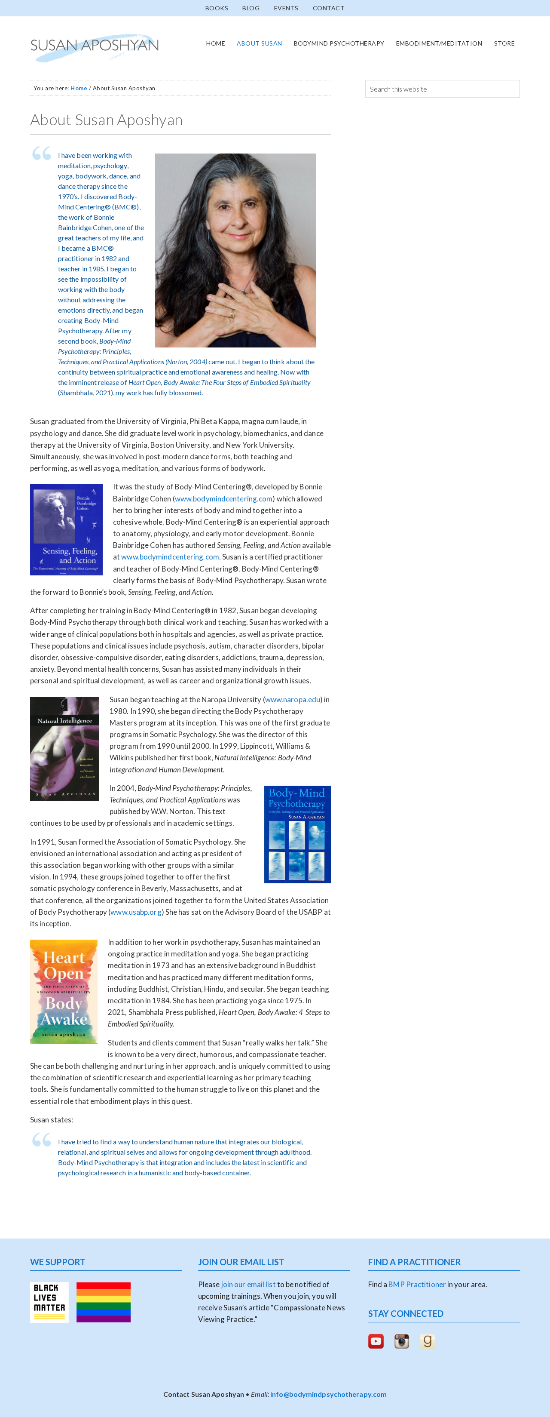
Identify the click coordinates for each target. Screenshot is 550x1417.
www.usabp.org (135, 911)
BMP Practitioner (417, 1284)
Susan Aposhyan (94, 48)
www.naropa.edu (292, 699)
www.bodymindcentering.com (224, 498)
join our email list (248, 1284)
